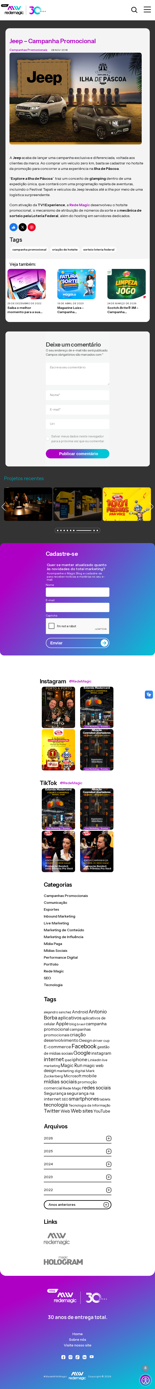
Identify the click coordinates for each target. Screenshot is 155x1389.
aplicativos (70, 1018)
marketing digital (71, 1071)
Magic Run (72, 1065)
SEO (47, 978)
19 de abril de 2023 (70, 303)
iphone (79, 1059)
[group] (28, 504)
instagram (101, 1053)
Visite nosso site (77, 1345)
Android (80, 1011)
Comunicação (55, 902)
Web (65, 1111)
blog (72, 1024)
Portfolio (51, 964)
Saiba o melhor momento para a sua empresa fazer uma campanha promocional (26, 310)
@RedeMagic (80, 681)
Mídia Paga (53, 944)
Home (77, 1334)
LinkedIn (94, 1060)
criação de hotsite (65, 249)
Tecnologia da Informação (89, 1105)
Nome (55, 395)
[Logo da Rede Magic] (26, 10)
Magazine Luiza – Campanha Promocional (70, 310)
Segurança (55, 1093)
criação (78, 1035)
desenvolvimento (61, 1040)
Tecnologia (53, 985)
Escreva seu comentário (68, 367)
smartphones (84, 1099)
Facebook (84, 1046)
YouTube (101, 1111)
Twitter (52, 1111)
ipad (68, 1060)
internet (54, 1059)
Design (85, 1040)
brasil (81, 1024)
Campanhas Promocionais (28, 50)
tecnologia (56, 1105)
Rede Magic (54, 971)
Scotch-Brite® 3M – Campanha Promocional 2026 (122, 310)
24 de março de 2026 (121, 303)
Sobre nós (77, 1339)
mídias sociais (60, 1081)
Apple (62, 1023)
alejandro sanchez (57, 1012)
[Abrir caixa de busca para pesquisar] (134, 10)
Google (82, 1053)
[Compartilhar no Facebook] (13, 227)
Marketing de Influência (63, 937)
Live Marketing (56, 923)
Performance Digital (61, 957)
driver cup (101, 1040)
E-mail (55, 409)
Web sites (82, 1111)
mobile (89, 1075)
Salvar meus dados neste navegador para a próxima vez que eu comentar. (77, 438)
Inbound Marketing (59, 916)
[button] (58, 530)
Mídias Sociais (55, 950)
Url (52, 424)
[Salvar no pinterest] (32, 227)
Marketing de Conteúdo (64, 930)
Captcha (52, 615)
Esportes (51, 909)
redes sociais (96, 1088)
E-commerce (57, 1046)
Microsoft (73, 1075)
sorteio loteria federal (98, 249)
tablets (104, 1099)
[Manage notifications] (145, 1368)
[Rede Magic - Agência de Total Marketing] (77, 1305)
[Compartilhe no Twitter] (23, 227)
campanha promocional (29, 249)
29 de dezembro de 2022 (24, 303)
